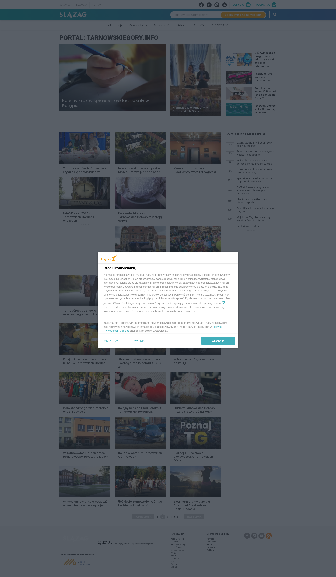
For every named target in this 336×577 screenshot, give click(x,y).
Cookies (124, 330)
